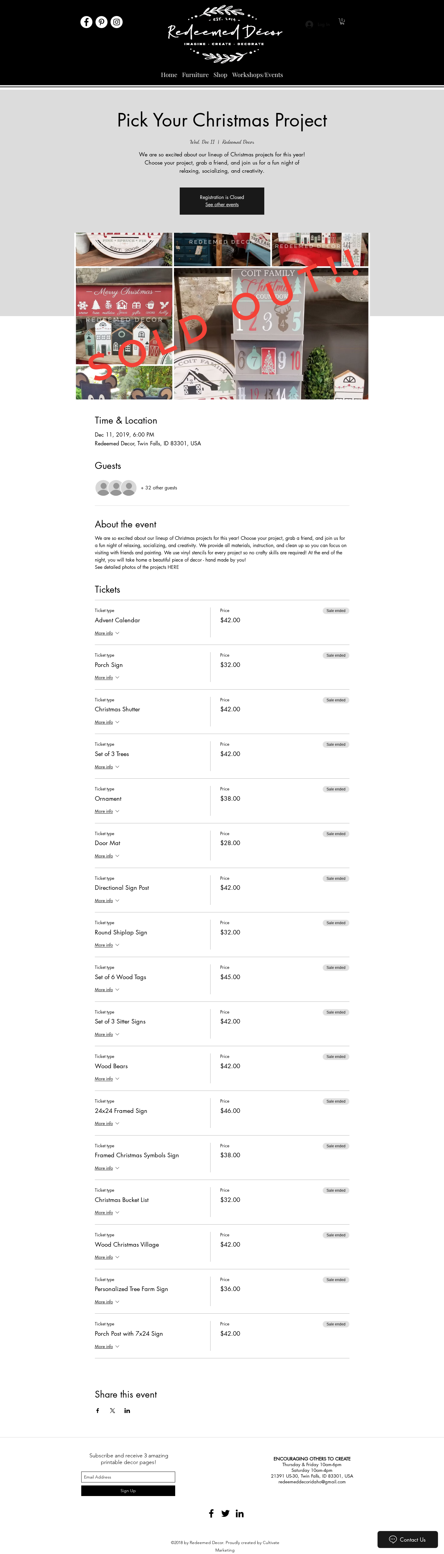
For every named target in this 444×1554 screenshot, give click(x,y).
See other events (222, 204)
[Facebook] (86, 22)
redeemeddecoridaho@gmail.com (312, 1482)
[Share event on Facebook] (98, 1410)
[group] (222, 1419)
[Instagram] (117, 22)
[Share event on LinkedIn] (127, 1410)
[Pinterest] (101, 22)
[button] (342, 21)
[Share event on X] (112, 1410)
